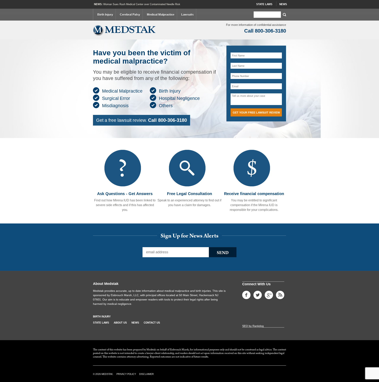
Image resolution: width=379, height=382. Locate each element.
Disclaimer (146, 374)
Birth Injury (105, 14)
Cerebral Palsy (130, 14)
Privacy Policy (126, 374)
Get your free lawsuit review (256, 112)
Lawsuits (187, 14)
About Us (120, 322)
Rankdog (258, 326)
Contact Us (152, 322)
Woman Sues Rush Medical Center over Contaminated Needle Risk (141, 4)
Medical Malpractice (160, 14)
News (283, 4)
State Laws (264, 4)
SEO (245, 326)
